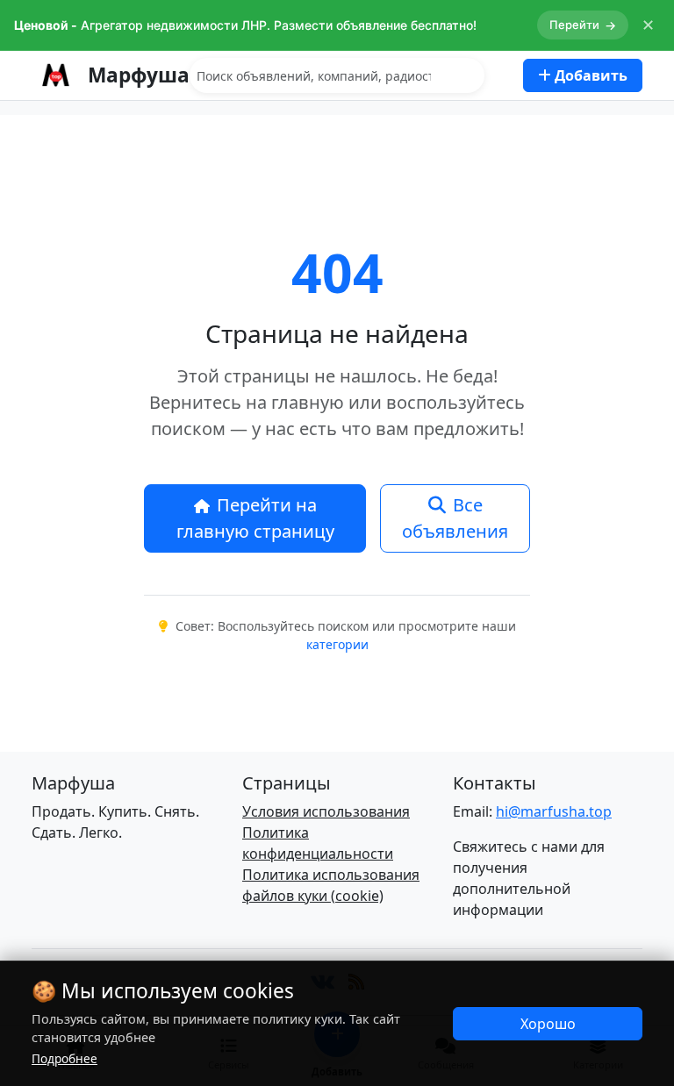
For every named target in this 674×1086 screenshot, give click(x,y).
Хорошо (548, 1023)
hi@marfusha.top (554, 811)
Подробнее (64, 1058)
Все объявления (455, 518)
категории (337, 644)
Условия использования (326, 811)
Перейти (582, 25)
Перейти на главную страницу (255, 518)
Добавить (589, 75)
